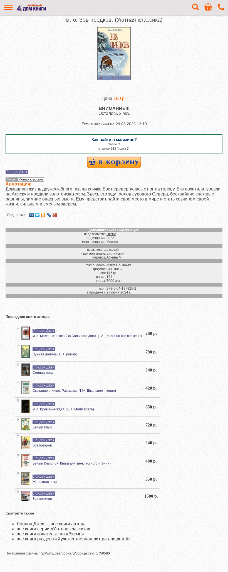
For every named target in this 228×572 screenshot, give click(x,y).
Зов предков (42, 499)
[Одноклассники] (43, 215)
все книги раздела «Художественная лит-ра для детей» (74, 538)
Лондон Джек (16, 172)
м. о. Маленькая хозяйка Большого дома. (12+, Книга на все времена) (87, 336)
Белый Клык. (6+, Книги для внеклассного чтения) (72, 463)
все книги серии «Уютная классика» (53, 528)
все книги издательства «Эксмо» (50, 533)
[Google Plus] (55, 215)
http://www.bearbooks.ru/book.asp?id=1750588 (74, 553)
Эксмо (111, 234)
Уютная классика (31, 179)
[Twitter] (37, 215)
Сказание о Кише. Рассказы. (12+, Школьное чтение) (74, 391)
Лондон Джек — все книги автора (51, 523)
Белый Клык (42, 427)
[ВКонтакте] (31, 215)
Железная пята (45, 482)
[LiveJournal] (49, 215)
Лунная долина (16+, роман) (55, 354)
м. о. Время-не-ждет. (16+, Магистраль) (63, 409)
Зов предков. (43, 445)
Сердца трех (43, 373)
